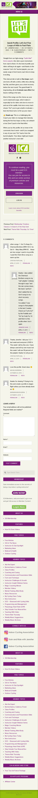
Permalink (26, 263)
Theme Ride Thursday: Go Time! (22, 229)
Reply (12, 266)
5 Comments (19, 52)
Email (5, 447)
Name (5, 439)
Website (5, 455)
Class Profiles (20, 50)
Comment (5, 414)
